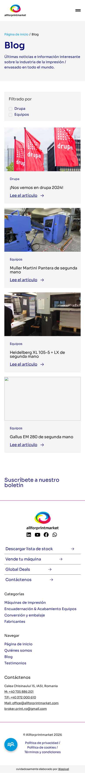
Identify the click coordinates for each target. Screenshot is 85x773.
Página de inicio (16, 34)
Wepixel (63, 769)
